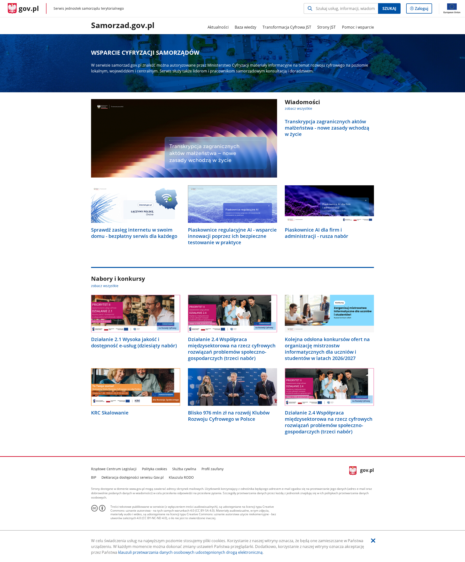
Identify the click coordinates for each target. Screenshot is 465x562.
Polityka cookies (154, 469)
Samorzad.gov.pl (123, 25)
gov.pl (367, 472)
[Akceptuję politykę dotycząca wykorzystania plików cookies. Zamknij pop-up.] (373, 540)
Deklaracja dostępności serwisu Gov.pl (132, 477)
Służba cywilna (184, 469)
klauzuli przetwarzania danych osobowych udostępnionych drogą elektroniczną (190, 552)
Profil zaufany (213, 469)
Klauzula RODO (181, 477)
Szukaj (389, 8)
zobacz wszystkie (298, 108)
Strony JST (326, 27)
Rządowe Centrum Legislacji (114, 469)
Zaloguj (423, 10)
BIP (93, 477)
